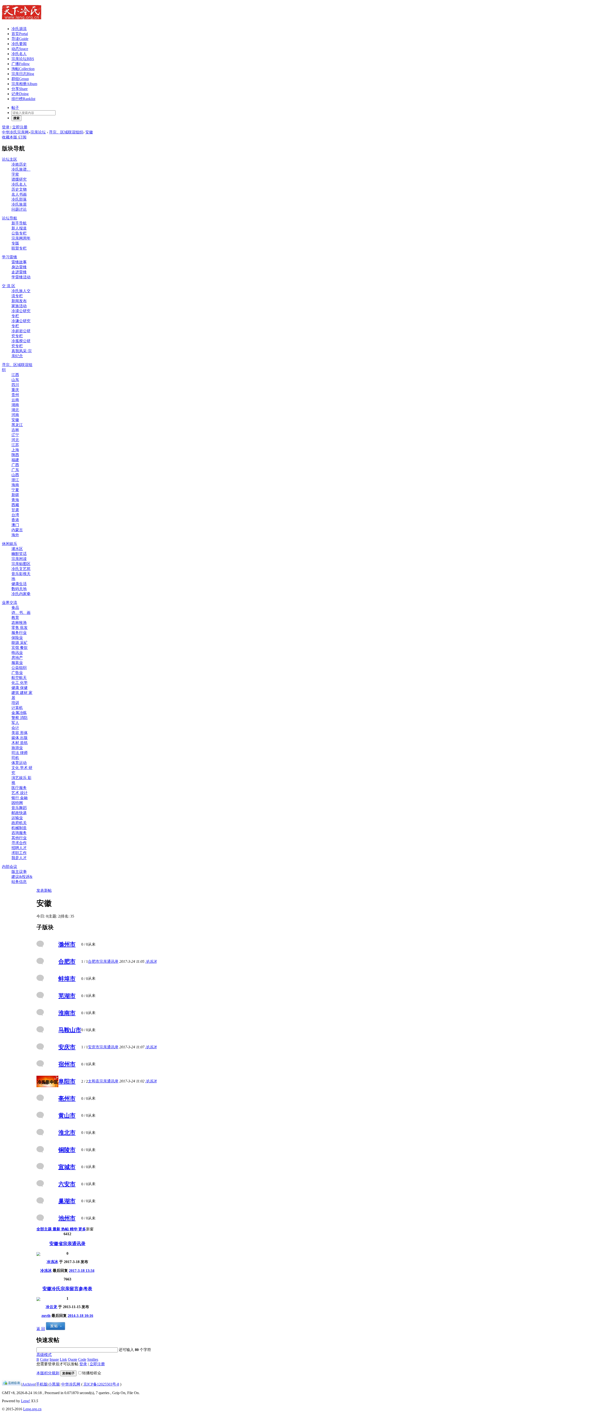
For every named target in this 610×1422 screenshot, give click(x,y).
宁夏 (15, 490)
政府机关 (19, 823)
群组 (20, 79)
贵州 (15, 395)
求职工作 (19, 853)
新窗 (90, 1229)
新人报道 (19, 228)
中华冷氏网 (70, 1384)
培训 (15, 703)
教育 (15, 618)
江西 (15, 375)
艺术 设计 (19, 793)
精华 (74, 1229)
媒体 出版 (19, 738)
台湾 (15, 515)
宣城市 (67, 1167)
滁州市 (67, 944)
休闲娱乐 (9, 544)
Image (54, 1359)
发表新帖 (44, 890)
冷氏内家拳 (20, 594)
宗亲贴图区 (20, 564)
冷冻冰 (151, 961)
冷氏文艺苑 (20, 569)
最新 (57, 1229)
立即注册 (19, 127)
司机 (15, 758)
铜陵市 (67, 1150)
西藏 (15, 505)
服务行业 (19, 633)
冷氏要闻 (19, 44)
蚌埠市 (67, 979)
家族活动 (19, 306)
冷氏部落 (19, 199)
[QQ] (11, 1384)
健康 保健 (19, 688)
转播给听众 (91, 1373)
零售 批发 (19, 628)
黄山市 (67, 1115)
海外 (15, 535)
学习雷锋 (9, 257)
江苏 (15, 445)
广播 (20, 64)
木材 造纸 (19, 743)
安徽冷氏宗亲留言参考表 (67, 1288)
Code (82, 1359)
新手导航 (19, 223)
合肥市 (67, 961)
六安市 (67, 1184)
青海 (15, 500)
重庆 (15, 390)
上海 (15, 450)
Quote (72, 1359)
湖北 (15, 410)
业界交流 (9, 603)
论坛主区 (9, 159)
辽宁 (15, 435)
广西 (15, 465)
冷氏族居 (19, 204)
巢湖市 (67, 1201)
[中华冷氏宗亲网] (21, 16)
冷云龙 (51, 1307)
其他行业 (19, 838)
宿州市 (67, 1064)
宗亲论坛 (22, 59)
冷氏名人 (19, 54)
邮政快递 (19, 813)
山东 (15, 380)
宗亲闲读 (19, 559)
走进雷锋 (19, 272)
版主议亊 (19, 872)
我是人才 (19, 858)
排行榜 (23, 99)
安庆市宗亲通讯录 (103, 1047)
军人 (15, 723)
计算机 (17, 708)
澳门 (15, 525)
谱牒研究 (19, 179)
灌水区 (17, 549)
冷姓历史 (19, 164)
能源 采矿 (19, 643)
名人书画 (19, 194)
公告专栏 (19, 233)
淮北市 (67, 1133)
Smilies (92, 1359)
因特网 (17, 803)
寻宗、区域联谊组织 (66, 132)
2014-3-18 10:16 (80, 1316)
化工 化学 (19, 683)
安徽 (89, 132)
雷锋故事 (19, 262)
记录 (20, 94)
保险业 (17, 638)
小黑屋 (54, 1384)
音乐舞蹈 (19, 808)
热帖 (65, 1229)
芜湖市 (67, 996)
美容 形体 (19, 733)
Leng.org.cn (32, 1409)
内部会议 (9, 867)
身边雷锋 (19, 267)
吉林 (15, 430)
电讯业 (17, 653)
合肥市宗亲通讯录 (103, 961)
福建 (15, 460)
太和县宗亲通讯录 (103, 1081)
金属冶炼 (19, 713)
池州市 (67, 1218)
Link (63, 1359)
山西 (15, 475)
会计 (15, 728)
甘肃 (15, 510)
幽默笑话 (19, 554)
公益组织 (19, 668)
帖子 (15, 108)
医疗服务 (19, 788)
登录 (6, 127)
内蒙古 (17, 530)
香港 (15, 520)
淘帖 (23, 69)
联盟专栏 (19, 248)
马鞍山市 (69, 1030)
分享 (19, 89)
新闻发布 (19, 301)
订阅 (22, 137)
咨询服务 (19, 833)
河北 (15, 440)
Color (44, 1359)
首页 (19, 34)
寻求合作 (19, 843)
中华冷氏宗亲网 (15, 132)
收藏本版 (10, 137)
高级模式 (44, 1355)
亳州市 (67, 1099)
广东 (15, 470)
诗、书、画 (20, 613)
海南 (15, 485)
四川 (15, 385)
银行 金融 (19, 798)
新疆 (15, 495)
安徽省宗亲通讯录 (67, 1243)
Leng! (25, 1401)
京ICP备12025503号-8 (101, 1384)
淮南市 (67, 1013)
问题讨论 (19, 209)
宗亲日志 (22, 74)
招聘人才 (19, 848)
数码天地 (19, 589)
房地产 (17, 658)
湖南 (15, 405)
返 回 (40, 1329)
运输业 (17, 818)
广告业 (17, 673)
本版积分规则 (47, 1373)
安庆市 (67, 1047)
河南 (15, 415)
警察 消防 (19, 718)
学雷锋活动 (20, 277)
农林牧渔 (19, 623)
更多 (82, 1229)
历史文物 (19, 189)
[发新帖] (55, 1329)
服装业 (17, 663)
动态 (19, 49)
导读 (19, 39)
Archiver (28, 1384)
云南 (15, 400)
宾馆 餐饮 (19, 648)
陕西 (15, 455)
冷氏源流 (19, 29)
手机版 (41, 1384)
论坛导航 (9, 218)
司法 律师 (19, 753)
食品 (15, 608)
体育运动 (19, 763)
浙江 (15, 480)
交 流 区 (8, 286)
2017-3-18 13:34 (81, 1271)
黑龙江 (17, 425)
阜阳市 (67, 1081)
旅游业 (17, 748)
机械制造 (19, 828)
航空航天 (19, 678)
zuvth (46, 1316)
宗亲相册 (24, 84)
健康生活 (19, 584)
